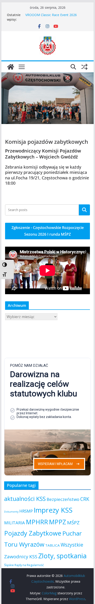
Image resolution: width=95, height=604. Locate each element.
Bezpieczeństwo (63, 499)
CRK (84, 499)
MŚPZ (73, 522)
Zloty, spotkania (62, 555)
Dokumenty (11, 511)
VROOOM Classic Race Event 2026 (51, 15)
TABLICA (52, 545)
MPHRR (37, 522)
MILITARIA (14, 522)
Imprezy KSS (53, 510)
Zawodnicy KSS (20, 556)
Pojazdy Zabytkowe (32, 533)
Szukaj (84, 209)
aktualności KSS (25, 498)
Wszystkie (72, 545)
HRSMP (26, 511)
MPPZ (57, 522)
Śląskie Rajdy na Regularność (24, 565)
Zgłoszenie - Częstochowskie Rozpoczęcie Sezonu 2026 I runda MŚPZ (48, 231)
